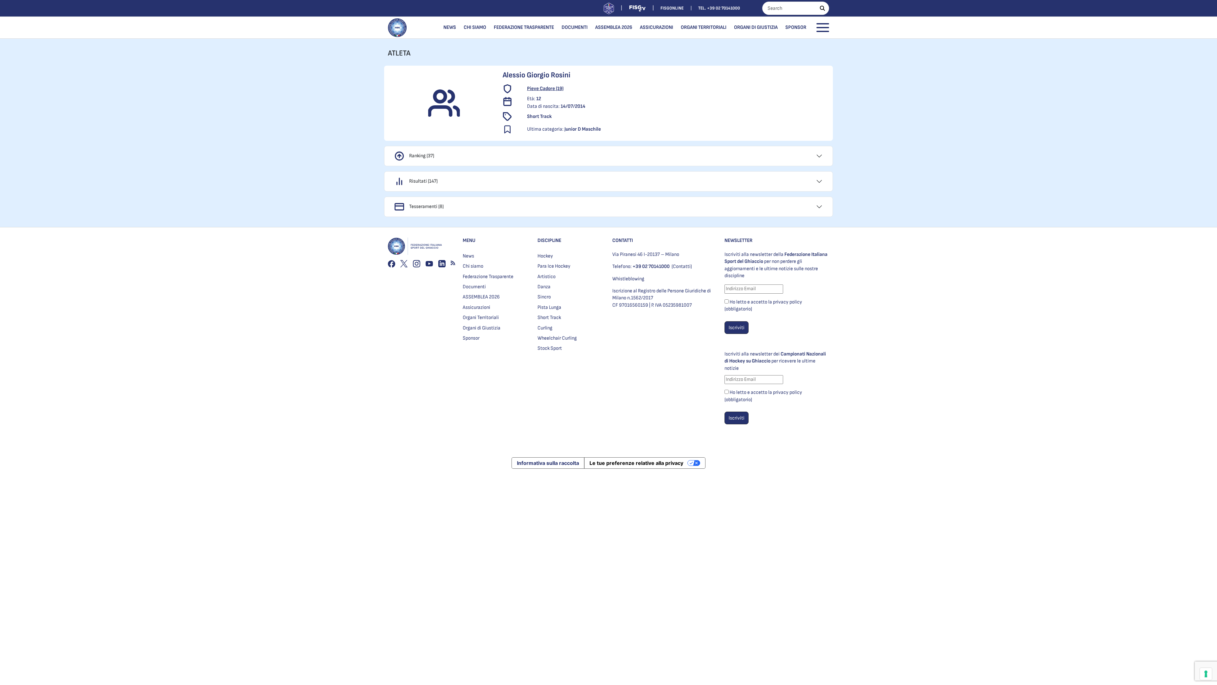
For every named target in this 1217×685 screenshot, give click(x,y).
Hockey (545, 256)
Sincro (544, 297)
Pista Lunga (549, 307)
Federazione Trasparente (524, 27)
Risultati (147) (423, 181)
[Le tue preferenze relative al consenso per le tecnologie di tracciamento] (1206, 674)
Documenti (575, 27)
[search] (822, 8)
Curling (545, 328)
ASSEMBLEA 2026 (613, 27)
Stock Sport (550, 348)
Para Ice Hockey (554, 266)
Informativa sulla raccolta (548, 463)
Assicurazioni (656, 27)
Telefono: (641, 267)
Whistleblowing (628, 279)
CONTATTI (622, 241)
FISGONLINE (672, 8)
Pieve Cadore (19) (545, 89)
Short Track (549, 318)
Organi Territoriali (703, 27)
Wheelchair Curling (557, 338)
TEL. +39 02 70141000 (719, 8)
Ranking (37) (421, 156)
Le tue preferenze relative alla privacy (636, 463)
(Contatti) (682, 267)
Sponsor (795, 27)
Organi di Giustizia (756, 27)
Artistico (547, 277)
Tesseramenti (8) (426, 207)
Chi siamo (475, 27)
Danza (544, 287)
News (449, 27)
